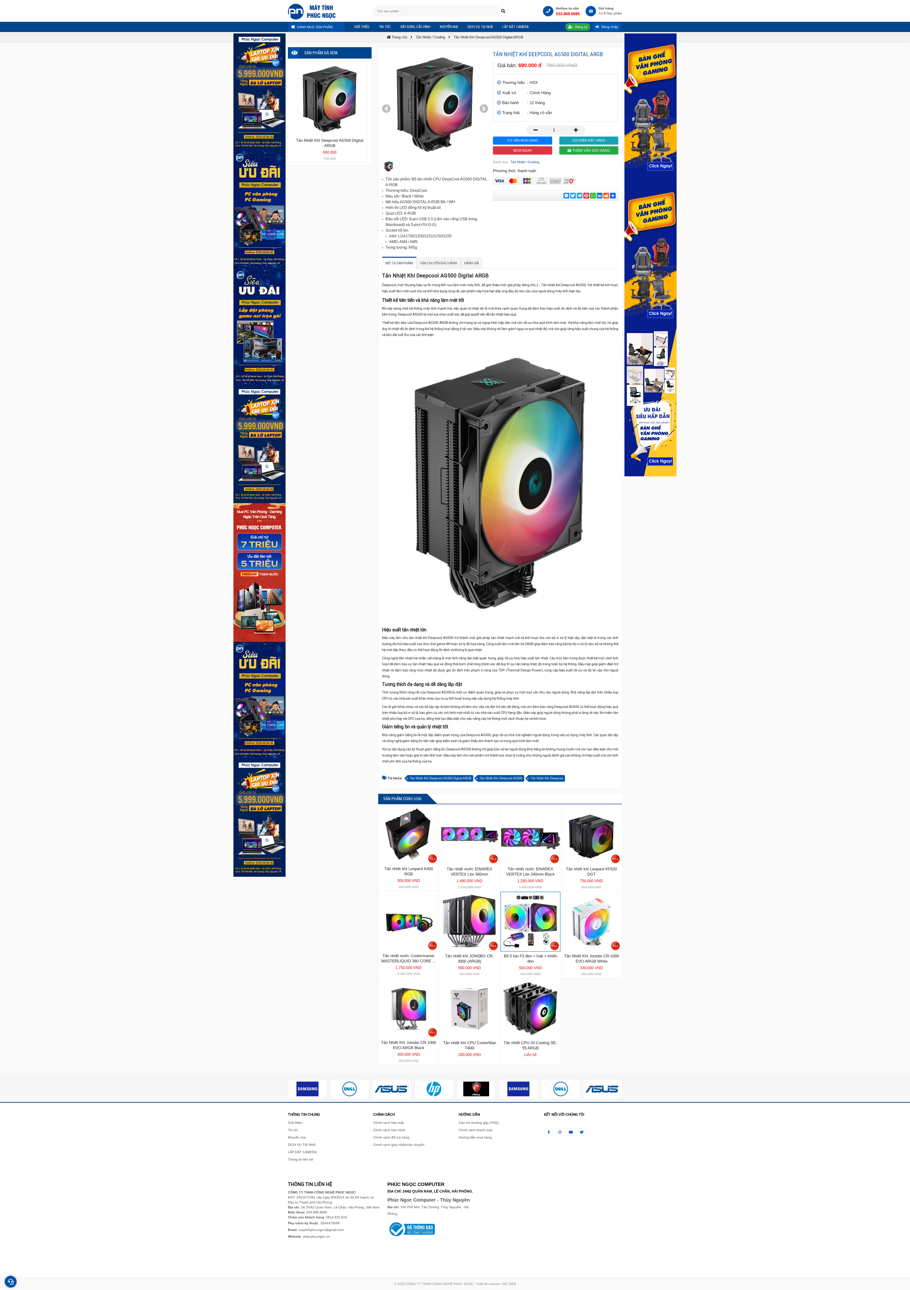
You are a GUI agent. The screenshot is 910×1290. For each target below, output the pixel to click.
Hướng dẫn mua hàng (475, 1137)
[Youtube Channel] (570, 1132)
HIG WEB (509, 1284)
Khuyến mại (297, 1137)
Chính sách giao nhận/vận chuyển (398, 1145)
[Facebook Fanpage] (548, 1132)
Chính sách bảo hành (389, 1130)
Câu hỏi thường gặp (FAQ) (479, 1123)
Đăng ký (580, 27)
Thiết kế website (488, 1284)
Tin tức (293, 1130)
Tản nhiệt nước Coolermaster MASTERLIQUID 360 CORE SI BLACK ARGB (408, 961)
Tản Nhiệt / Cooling (524, 162)
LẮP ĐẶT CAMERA (302, 1152)
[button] (386, 108)
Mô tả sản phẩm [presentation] (399, 263)
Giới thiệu (295, 1123)
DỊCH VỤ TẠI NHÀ (301, 1145)
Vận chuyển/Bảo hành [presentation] (438, 263)
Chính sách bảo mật (388, 1123)
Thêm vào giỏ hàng (590, 150)
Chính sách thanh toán (476, 1130)
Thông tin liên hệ (300, 1159)
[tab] (399, 263)
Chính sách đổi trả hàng (391, 1137)
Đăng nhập (609, 27)
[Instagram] (559, 1132)
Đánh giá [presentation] (471, 263)
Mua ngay (522, 150)
